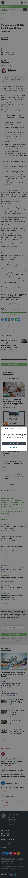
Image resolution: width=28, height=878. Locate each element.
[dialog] (14, 439)
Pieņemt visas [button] (14, 443)
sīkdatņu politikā (20, 438)
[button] (14, 447)
